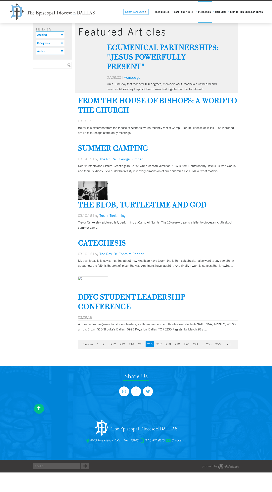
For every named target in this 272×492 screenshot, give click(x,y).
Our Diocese (162, 12)
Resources (204, 12)
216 (150, 344)
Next (227, 344)
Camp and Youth (184, 12)
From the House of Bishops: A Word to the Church (157, 105)
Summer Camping (113, 148)
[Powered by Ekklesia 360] (220, 466)
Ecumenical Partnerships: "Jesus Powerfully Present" (162, 57)
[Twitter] (148, 391)
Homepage (132, 77)
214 (131, 344)
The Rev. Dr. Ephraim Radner (121, 254)
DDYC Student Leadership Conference (131, 302)
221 (195, 344)
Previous (87, 344)
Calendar (220, 12)
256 (218, 344)
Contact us (178, 440)
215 (140, 344)
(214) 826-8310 (154, 440)
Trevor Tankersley (112, 215)
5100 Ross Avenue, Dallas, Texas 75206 (114, 440)
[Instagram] (124, 391)
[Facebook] (136, 391)
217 (159, 344)
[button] (50, 34)
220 (186, 344)
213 (122, 344)
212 (113, 344)
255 (208, 344)
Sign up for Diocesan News (246, 12)
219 (177, 344)
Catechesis (102, 243)
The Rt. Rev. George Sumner (121, 159)
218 (168, 344)
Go (85, 466)
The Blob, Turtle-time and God (142, 205)
